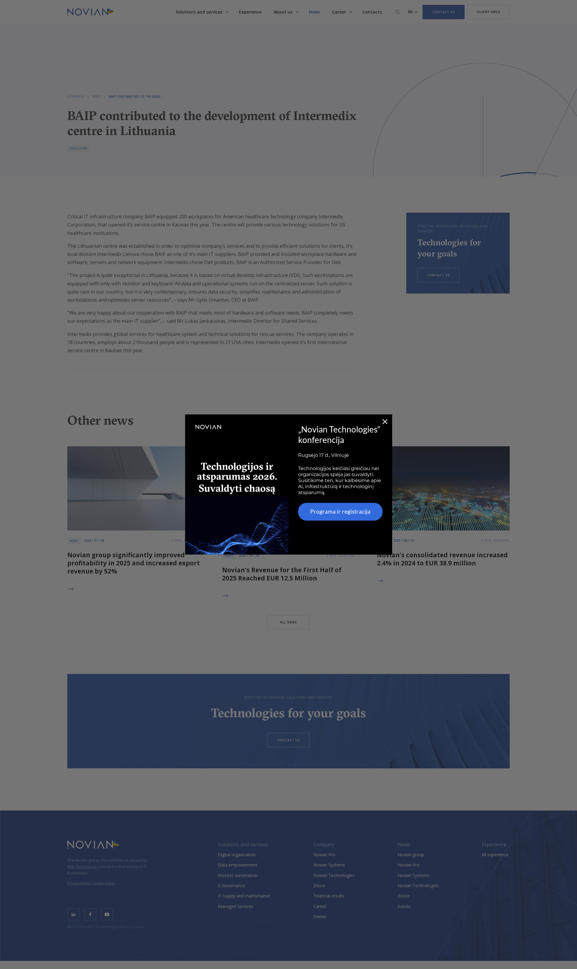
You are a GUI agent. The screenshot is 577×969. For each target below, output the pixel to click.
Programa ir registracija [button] (340, 511)
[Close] (385, 421)
